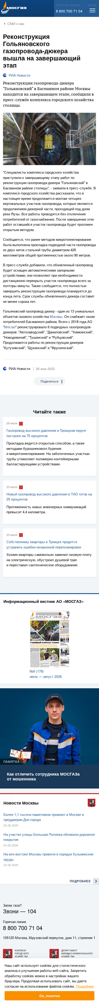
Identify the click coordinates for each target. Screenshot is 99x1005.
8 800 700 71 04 (69, 11)
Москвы (56, 316)
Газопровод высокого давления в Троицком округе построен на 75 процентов (46, 433)
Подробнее (85, 986)
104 (31, 911)
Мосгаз (9, 326)
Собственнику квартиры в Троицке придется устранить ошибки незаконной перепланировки (43, 544)
